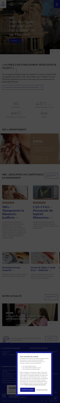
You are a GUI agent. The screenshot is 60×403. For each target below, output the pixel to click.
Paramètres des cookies (41, 389)
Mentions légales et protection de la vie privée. (35, 384)
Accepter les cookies (27, 389)
